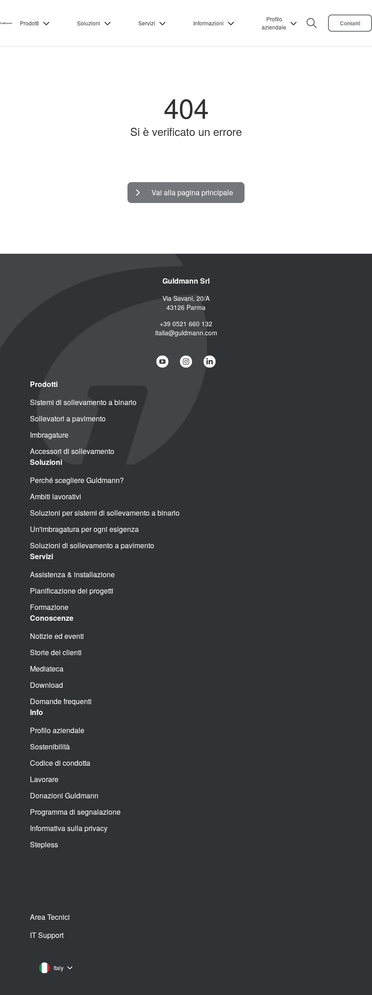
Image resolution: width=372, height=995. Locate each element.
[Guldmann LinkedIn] (209, 361)
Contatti (350, 23)
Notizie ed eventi (57, 636)
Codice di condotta (60, 763)
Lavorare (44, 779)
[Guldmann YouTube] (162, 361)
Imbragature (49, 435)
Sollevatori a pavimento (68, 418)
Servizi (146, 23)
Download (46, 685)
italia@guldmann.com (186, 332)
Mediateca (47, 668)
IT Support (47, 935)
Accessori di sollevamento (72, 451)
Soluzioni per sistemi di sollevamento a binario (105, 512)
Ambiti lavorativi (55, 496)
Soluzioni (88, 23)
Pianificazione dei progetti (71, 590)
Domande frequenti (61, 701)
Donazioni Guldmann (64, 795)
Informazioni (208, 23)
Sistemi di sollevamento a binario (83, 402)
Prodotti (29, 23)
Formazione (49, 607)
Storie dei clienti (56, 652)
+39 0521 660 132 (186, 323)
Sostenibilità (50, 746)
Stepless (44, 844)
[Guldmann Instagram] (186, 361)
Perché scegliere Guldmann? (77, 480)
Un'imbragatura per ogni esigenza (84, 529)
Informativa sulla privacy (69, 828)
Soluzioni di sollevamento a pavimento (92, 545)
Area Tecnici (50, 917)
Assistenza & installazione (72, 574)
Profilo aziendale (274, 23)
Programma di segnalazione (75, 812)
